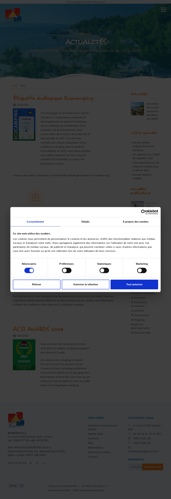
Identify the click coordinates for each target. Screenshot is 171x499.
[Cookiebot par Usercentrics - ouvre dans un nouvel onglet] (143, 212)
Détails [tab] (85, 221)
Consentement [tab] (35, 221)
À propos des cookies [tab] (135, 221)
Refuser (36, 284)
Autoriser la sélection (85, 284)
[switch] (66, 270)
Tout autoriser (134, 284)
